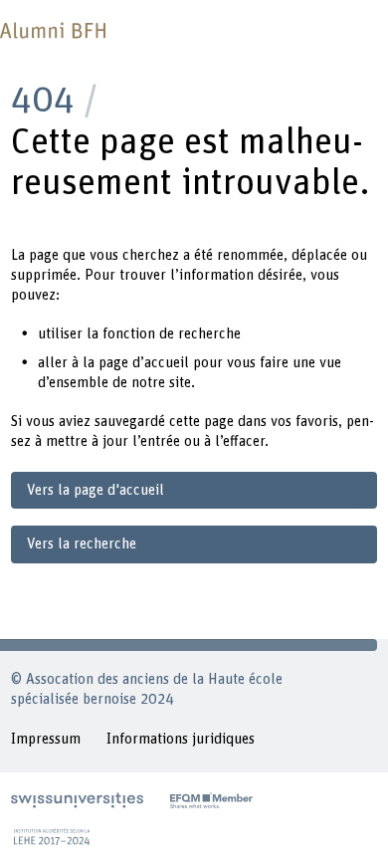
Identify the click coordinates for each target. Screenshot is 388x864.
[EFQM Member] (211, 800)
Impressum (46, 739)
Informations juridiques (180, 739)
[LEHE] (52, 836)
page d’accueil (143, 362)
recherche (209, 333)
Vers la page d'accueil (95, 490)
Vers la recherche (81, 544)
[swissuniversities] (77, 800)
